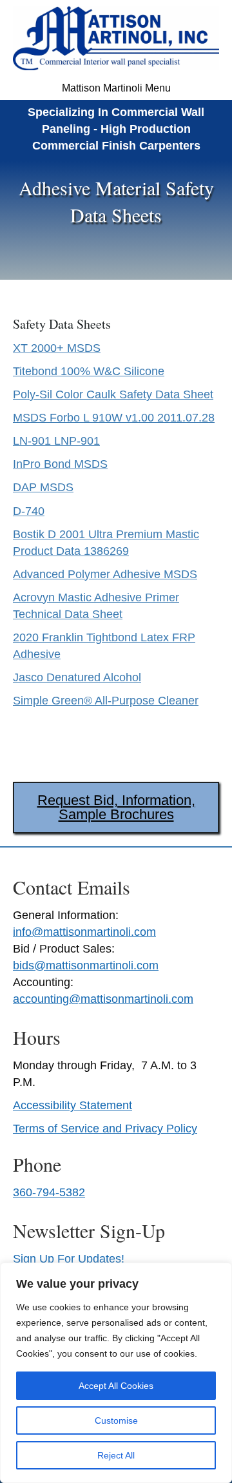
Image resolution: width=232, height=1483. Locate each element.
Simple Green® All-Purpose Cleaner (105, 700)
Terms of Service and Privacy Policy (105, 1128)
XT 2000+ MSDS (57, 348)
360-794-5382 (49, 1192)
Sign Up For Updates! (68, 1258)
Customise (116, 1420)
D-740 (28, 511)
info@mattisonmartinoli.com (84, 932)
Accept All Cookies (116, 1386)
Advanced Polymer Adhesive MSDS (105, 574)
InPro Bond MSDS (60, 464)
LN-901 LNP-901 (56, 440)
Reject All (116, 1455)
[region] (116, 1373)
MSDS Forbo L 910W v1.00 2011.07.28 (114, 417)
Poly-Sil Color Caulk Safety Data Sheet (113, 394)
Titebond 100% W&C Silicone (88, 371)
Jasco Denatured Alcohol (77, 677)
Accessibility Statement (72, 1105)
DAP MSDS (43, 487)
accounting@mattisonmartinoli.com (103, 999)
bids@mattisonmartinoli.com (86, 965)
